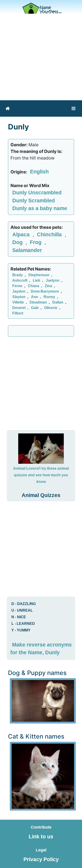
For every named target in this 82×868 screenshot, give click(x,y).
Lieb (36, 280)
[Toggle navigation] (73, 108)
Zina (48, 286)
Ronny (49, 297)
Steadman (38, 302)
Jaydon (18, 291)
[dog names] (43, 700)
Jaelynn (52, 280)
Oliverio (50, 308)
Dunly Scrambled (33, 200)
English (39, 172)
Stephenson (38, 275)
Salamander (27, 250)
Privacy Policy (41, 859)
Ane (34, 297)
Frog (36, 242)
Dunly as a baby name (39, 208)
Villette (18, 302)
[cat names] (43, 776)
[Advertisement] (41, 57)
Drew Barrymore (45, 291)
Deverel (19, 308)
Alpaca (21, 234)
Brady (17, 275)
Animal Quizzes (41, 495)
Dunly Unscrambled (37, 193)
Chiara (33, 286)
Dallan (57, 302)
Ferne (17, 286)
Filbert (17, 313)
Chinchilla (50, 234)
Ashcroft (19, 280)
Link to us (41, 837)
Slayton (19, 297)
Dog (18, 242)
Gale (35, 308)
